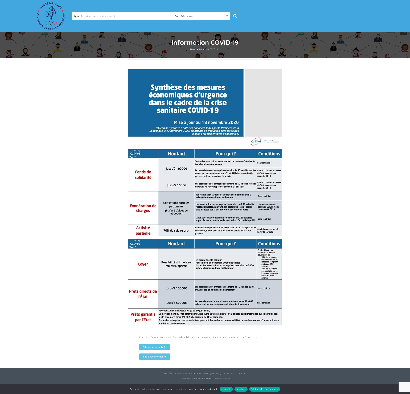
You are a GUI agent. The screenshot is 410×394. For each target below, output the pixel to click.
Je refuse (241, 389)
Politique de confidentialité (265, 389)
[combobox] (200, 16)
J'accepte (226, 389)
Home (192, 49)
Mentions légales (221, 378)
